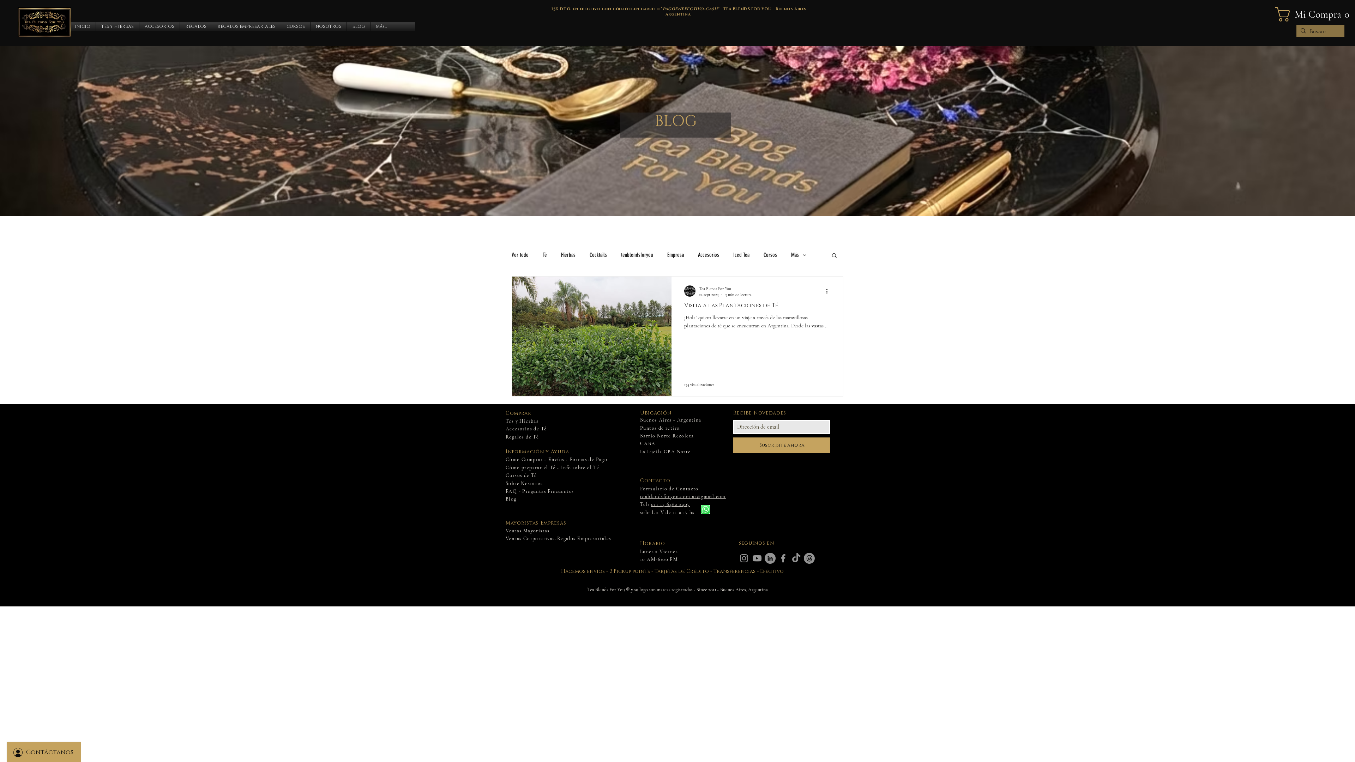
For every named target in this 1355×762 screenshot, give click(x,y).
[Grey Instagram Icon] (744, 558)
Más (795, 255)
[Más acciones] (829, 291)
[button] (117, 26)
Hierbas (568, 255)
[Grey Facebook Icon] (783, 558)
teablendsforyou (637, 255)
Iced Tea (741, 255)
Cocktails (598, 255)
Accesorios (708, 255)
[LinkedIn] (770, 558)
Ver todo (520, 255)
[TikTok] (796, 558)
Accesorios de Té (526, 429)
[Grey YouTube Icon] (757, 558)
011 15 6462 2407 (670, 504)
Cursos (770, 255)
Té (545, 255)
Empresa (675, 255)
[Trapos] (809, 558)
